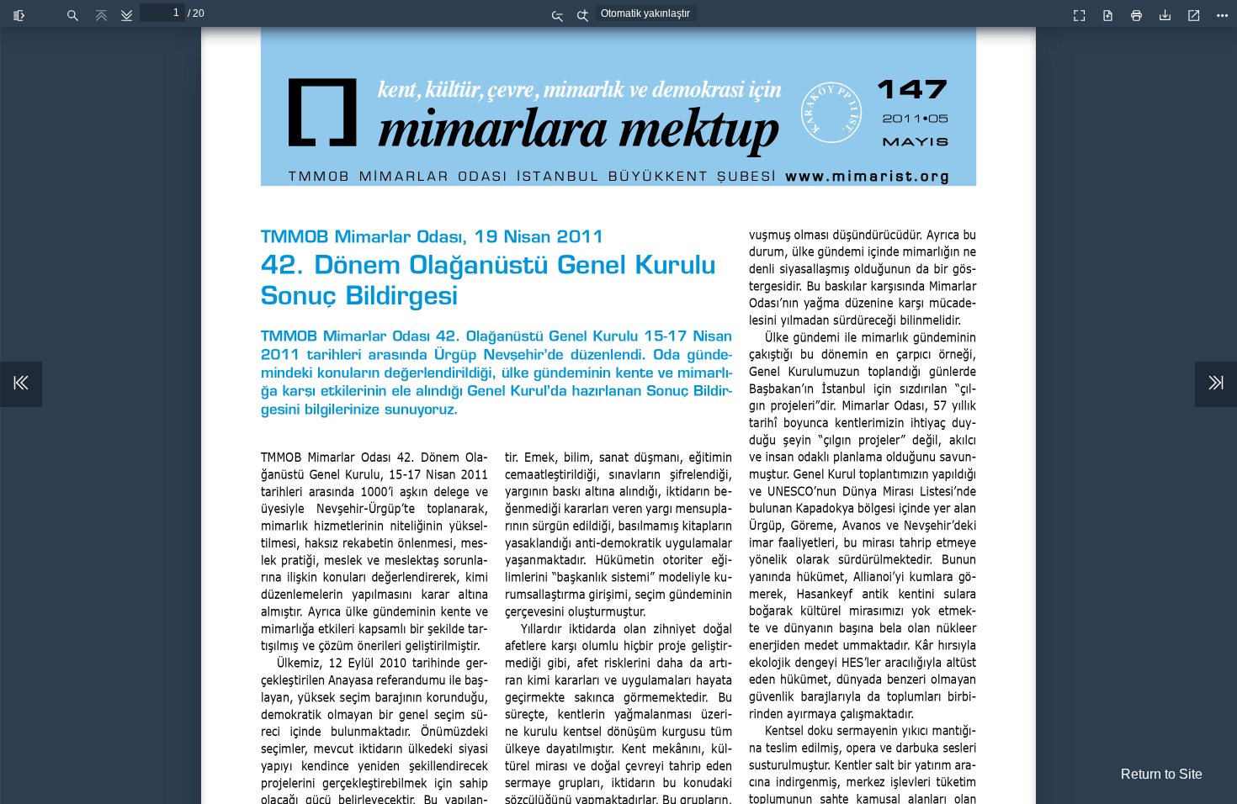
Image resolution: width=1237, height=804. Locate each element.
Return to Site (1161, 774)
